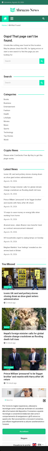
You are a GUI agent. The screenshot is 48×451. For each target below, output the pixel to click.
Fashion (7, 110)
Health (6, 114)
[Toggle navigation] (12, 18)
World (6, 140)
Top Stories (8, 136)
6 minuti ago (11, 343)
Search (41, 61)
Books (6, 99)
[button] (44, 400)
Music (6, 125)
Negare (24, 438)
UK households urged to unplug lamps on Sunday (23, 238)
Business (7, 103)
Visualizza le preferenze (24, 445)
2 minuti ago (11, 303)
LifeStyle (7, 118)
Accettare (24, 431)
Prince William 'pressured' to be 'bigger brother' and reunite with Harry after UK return (24, 376)
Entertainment (9, 107)
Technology (8, 132)
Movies (6, 121)
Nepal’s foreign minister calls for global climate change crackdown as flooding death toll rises (24, 336)
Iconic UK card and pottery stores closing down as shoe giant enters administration (21, 296)
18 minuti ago (11, 383)
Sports (6, 129)
